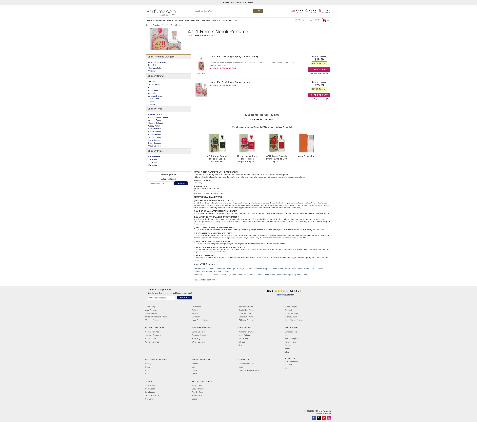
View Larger (201, 73)
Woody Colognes (155, 137)
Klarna (287, 349)
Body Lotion (150, 389)
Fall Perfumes (151, 338)
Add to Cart (320, 69)
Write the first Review (261, 119)
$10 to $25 (152, 159)
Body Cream (197, 385)
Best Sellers (192, 20)
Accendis (152, 93)
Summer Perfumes (153, 335)
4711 (193, 35)
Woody (148, 364)
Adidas (151, 102)
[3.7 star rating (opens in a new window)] (281, 291)
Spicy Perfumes (154, 129)
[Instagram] (329, 418)
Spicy (147, 367)
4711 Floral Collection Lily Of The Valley (224, 275)
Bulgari (195, 310)
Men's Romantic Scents (158, 117)
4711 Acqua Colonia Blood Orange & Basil (223, 269)
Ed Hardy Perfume (246, 320)
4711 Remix (270, 275)
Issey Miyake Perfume (294, 320)
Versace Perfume (152, 320)
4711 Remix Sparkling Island (289, 275)
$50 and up (152, 165)
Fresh (194, 370)
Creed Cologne (291, 307)
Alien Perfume (151, 310)
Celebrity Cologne (155, 123)
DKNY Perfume (291, 313)
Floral (147, 370)
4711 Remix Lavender (253, 275)
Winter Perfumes (152, 342)
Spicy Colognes (154, 140)
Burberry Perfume (245, 307)
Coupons (152, 71)
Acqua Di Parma (155, 96)
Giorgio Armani (291, 317)
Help (310, 20)
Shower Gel (150, 399)
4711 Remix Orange (281, 269)
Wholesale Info (291, 332)
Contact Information (246, 364)
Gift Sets (205, 20)
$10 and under (154, 157)
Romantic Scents (155, 114)
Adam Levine (153, 99)
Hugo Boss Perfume (200, 320)
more (226, 272)
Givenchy (196, 317)
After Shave (150, 385)
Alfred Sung (150, 307)
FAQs (240, 367)
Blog (287, 352)
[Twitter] (319, 418)
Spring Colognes (198, 332)
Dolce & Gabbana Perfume (156, 317)
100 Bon (151, 82)
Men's (175, 20)
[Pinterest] (324, 418)
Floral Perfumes (154, 131)
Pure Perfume (197, 392)
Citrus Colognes (154, 146)
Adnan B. (152, 104)
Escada (195, 313)
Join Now (181, 183)
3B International (154, 84)
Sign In (300, 20)
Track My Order (291, 361)
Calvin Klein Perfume (247, 310)
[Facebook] (314, 418)
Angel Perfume (151, 313)
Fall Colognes (197, 338)
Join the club (229, 20)
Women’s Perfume (246, 332)
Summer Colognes (199, 335)
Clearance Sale (154, 68)
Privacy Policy (291, 342)
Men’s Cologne (244, 335)
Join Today (184, 297)
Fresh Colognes (154, 143)
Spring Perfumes (152, 332)
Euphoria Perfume (245, 317)
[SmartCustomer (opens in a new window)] (285, 295)
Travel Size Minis (152, 395)
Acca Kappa (153, 90)
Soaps (194, 399)
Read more (222, 65)
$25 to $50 (152, 162)
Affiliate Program (291, 338)
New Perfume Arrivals (157, 62)
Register (288, 365)
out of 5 (295, 291)
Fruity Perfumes (154, 134)
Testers (241, 345)
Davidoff (288, 310)
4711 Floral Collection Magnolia (257, 269)
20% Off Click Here (319, 63)
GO (258, 11)
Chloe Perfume (244, 313)
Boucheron (196, 307)
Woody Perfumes (155, 126)
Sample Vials (197, 395)
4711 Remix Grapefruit (302, 269)
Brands (216, 20)
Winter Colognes (198, 342)
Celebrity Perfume (155, 120)
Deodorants (150, 392)
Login (287, 368)
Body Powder (197, 389)
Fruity (147, 374)
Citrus (194, 374)
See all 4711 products (204, 280)
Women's (155, 20)
